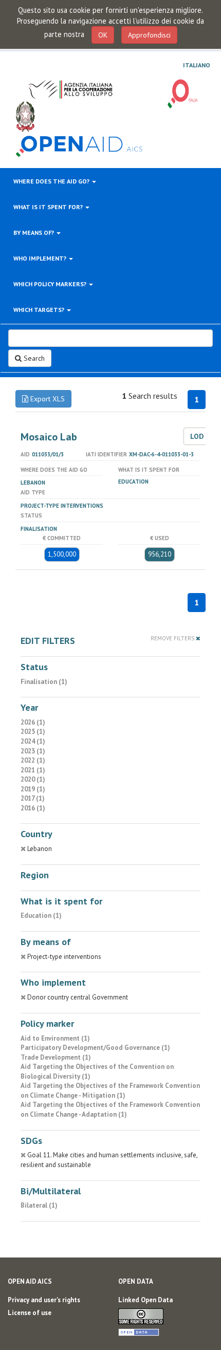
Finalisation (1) (44, 681)
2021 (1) (33, 770)
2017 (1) (33, 798)
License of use (29, 1312)
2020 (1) (33, 779)
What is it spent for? (48, 207)
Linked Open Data (145, 1300)
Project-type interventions (62, 505)
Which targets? (39, 309)
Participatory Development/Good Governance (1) (95, 1047)
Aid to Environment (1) (55, 1038)
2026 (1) (33, 722)
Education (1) (41, 915)
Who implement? (40, 258)
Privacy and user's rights (44, 1300)
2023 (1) (33, 751)
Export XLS (46, 398)
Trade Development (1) (56, 1057)
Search (33, 358)
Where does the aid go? (52, 181)
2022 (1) (33, 760)
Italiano (196, 65)
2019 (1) (33, 789)
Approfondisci (149, 35)
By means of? (34, 232)
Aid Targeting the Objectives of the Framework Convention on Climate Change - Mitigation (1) (110, 1090)
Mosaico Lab (49, 436)
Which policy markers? (50, 284)
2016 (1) (33, 808)
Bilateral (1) (39, 1205)
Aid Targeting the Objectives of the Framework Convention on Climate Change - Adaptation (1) (110, 1109)
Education (133, 481)
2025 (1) (33, 731)
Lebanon (33, 482)
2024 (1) (33, 741)
